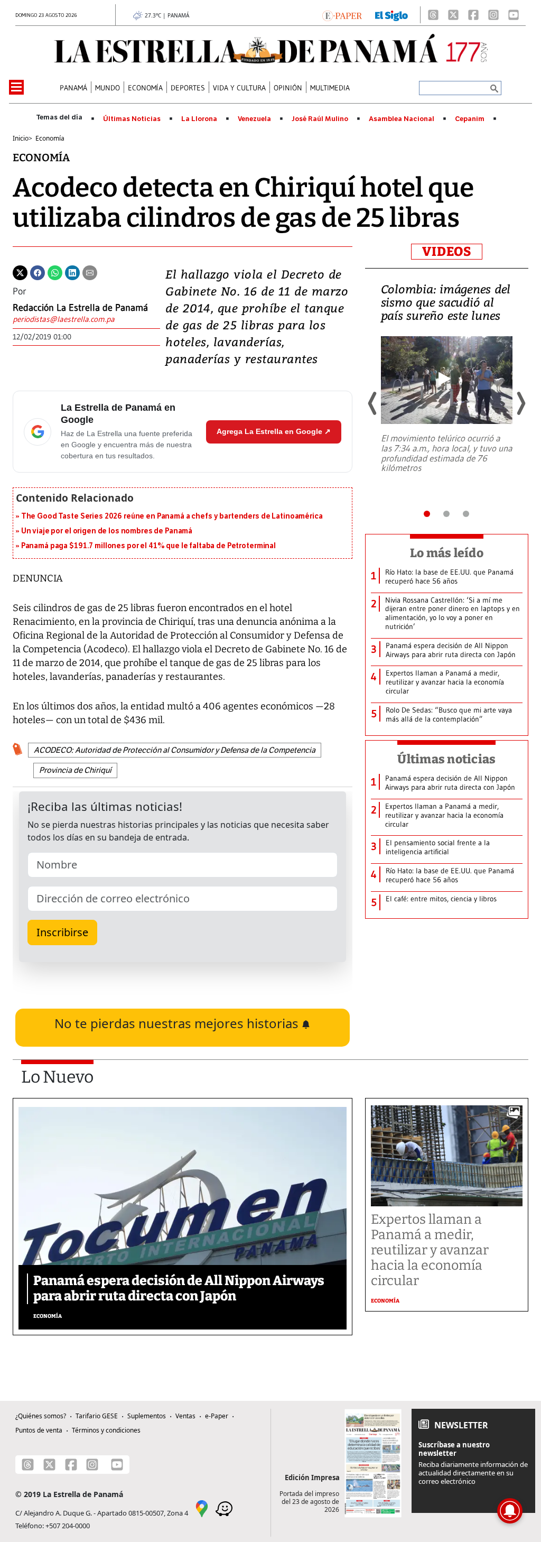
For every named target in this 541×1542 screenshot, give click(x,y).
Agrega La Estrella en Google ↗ (274, 431)
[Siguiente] (520, 403)
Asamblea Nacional (401, 119)
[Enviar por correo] (89, 272)
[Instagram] (493, 14)
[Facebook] (473, 14)
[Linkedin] (72, 272)
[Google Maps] (201, 1507)
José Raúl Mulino (320, 119)
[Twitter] (20, 272)
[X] (453, 14)
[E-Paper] (342, 15)
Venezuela (254, 119)
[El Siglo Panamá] (391, 15)
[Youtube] (513, 14)
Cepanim (469, 119)
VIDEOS (446, 251)
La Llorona (199, 119)
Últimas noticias (446, 759)
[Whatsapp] (55, 272)
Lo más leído (446, 553)
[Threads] (433, 14)
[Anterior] (373, 403)
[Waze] (224, 1507)
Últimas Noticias (132, 119)
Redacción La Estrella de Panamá (80, 307)
